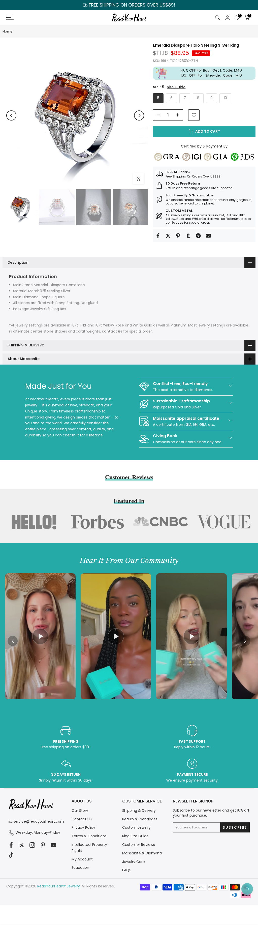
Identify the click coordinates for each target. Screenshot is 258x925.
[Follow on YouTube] (53, 845)
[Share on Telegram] (198, 236)
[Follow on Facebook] (11, 845)
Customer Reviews (138, 844)
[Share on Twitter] (168, 236)
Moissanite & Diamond (142, 853)
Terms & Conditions (89, 836)
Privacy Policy (83, 827)
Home (8, 31)
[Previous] (11, 115)
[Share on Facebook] (157, 236)
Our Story (80, 810)
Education (80, 867)
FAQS (126, 870)
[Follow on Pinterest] (43, 845)
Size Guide (176, 87)
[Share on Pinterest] (178, 236)
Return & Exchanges (139, 819)
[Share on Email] (208, 236)
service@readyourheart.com (38, 821)
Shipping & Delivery (139, 810)
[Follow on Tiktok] (11, 855)
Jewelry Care (133, 861)
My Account (82, 859)
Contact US (82, 819)
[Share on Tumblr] (188, 236)
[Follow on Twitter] (21, 845)
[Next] (139, 115)
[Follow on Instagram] (32, 845)
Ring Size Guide (135, 836)
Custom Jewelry (136, 827)
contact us (174, 222)
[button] (245, 641)
